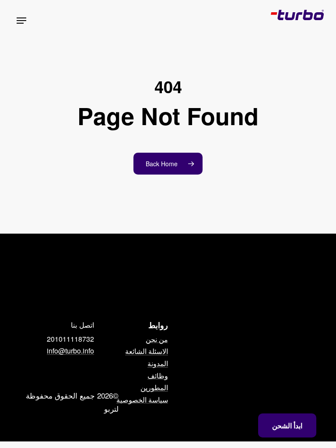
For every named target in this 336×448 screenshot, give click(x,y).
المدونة (157, 364)
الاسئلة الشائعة (146, 351)
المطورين (154, 388)
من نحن (157, 339)
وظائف (157, 376)
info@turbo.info (70, 351)
